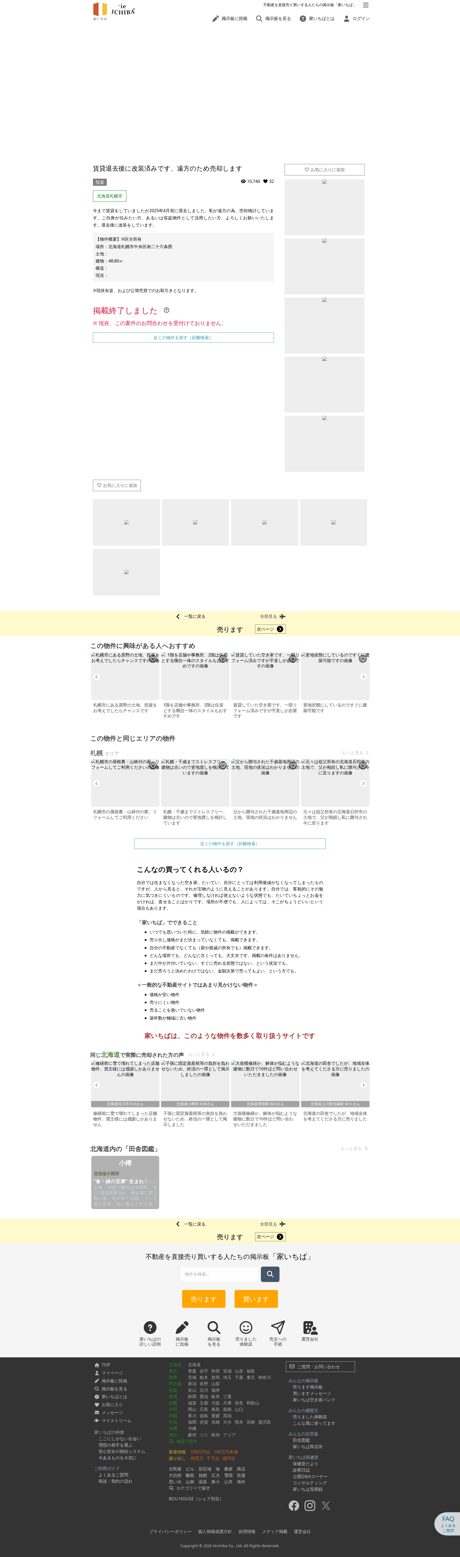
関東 (173, 1377)
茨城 (192, 1377)
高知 (227, 1416)
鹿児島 (264, 1422)
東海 (173, 1396)
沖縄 (173, 1428)
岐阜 (215, 1396)
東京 (251, 1377)
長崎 (215, 1422)
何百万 (197, 1458)
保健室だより (305, 1463)
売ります (204, 1299)
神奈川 (264, 1377)
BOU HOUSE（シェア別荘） (196, 1499)
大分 (227, 1422)
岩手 (204, 1371)
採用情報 (247, 1531)
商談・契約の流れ (115, 1481)
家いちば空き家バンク (314, 1400)
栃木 (204, 1377)
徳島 (204, 1416)
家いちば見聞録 (308, 1489)
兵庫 (227, 1403)
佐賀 (204, 1422)
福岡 (192, 1422)
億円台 (229, 1458)
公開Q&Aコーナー (310, 1476)
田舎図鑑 (301, 1440)
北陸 (173, 1390)
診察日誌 (301, 1470)
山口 (239, 1409)
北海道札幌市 (109, 196)
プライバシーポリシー (170, 1531)
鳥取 (215, 1409)
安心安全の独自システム (121, 1451)
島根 (227, 1409)
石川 (204, 1390)
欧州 (215, 1435)
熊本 (239, 1422)
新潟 (192, 1384)
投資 (100, 182)
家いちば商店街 (308, 1446)
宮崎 (251, 1422)
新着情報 (177, 1452)
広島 (204, 1409)
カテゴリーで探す (192, 1488)
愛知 (204, 1396)
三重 (227, 1396)
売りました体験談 (310, 1417)
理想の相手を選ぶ (115, 1445)
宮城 (227, 1371)
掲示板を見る (114, 1389)
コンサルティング (310, 1483)
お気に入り (112, 1404)
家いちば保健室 (303, 1457)
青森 (192, 1371)
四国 (173, 1416)
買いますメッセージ (312, 1393)
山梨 (215, 1384)
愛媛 (215, 1416)
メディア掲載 (275, 1531)
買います (256, 1299)
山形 (239, 1371)
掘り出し (177, 1458)
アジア (229, 1435)
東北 (173, 1371)
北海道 (175, 1364)
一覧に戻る (195, 616)
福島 (251, 1371)
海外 (173, 1435)
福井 (215, 1390)
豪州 (192, 1435)
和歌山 (253, 1403)
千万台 (213, 1458)
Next (363, 676)
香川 (192, 1416)
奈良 (239, 1403)
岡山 (192, 1409)
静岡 (192, 1396)
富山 (192, 1390)
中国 (173, 1409)
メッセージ (112, 1412)
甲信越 (175, 1384)
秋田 (215, 1371)
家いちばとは (114, 1396)
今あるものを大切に (117, 1458)
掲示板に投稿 (114, 1381)
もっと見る (352, 752)
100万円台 (201, 1452)
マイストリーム (117, 1420)
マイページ (112, 1373)
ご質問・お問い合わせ (318, 1367)
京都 (204, 1403)
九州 (173, 1422)
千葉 (239, 1377)
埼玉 (227, 1377)
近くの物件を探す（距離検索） (183, 337)
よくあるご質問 (113, 1475)
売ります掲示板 (308, 1387)
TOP (106, 1365)
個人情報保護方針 (215, 1531)
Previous (96, 676)
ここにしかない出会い (119, 1438)
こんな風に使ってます (314, 1423)
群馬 (215, 1377)
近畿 (173, 1403)
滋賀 (192, 1403)
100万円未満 (226, 1452)
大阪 (215, 1403)
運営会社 (302, 1531)
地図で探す (186, 1441)
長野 (204, 1384)
